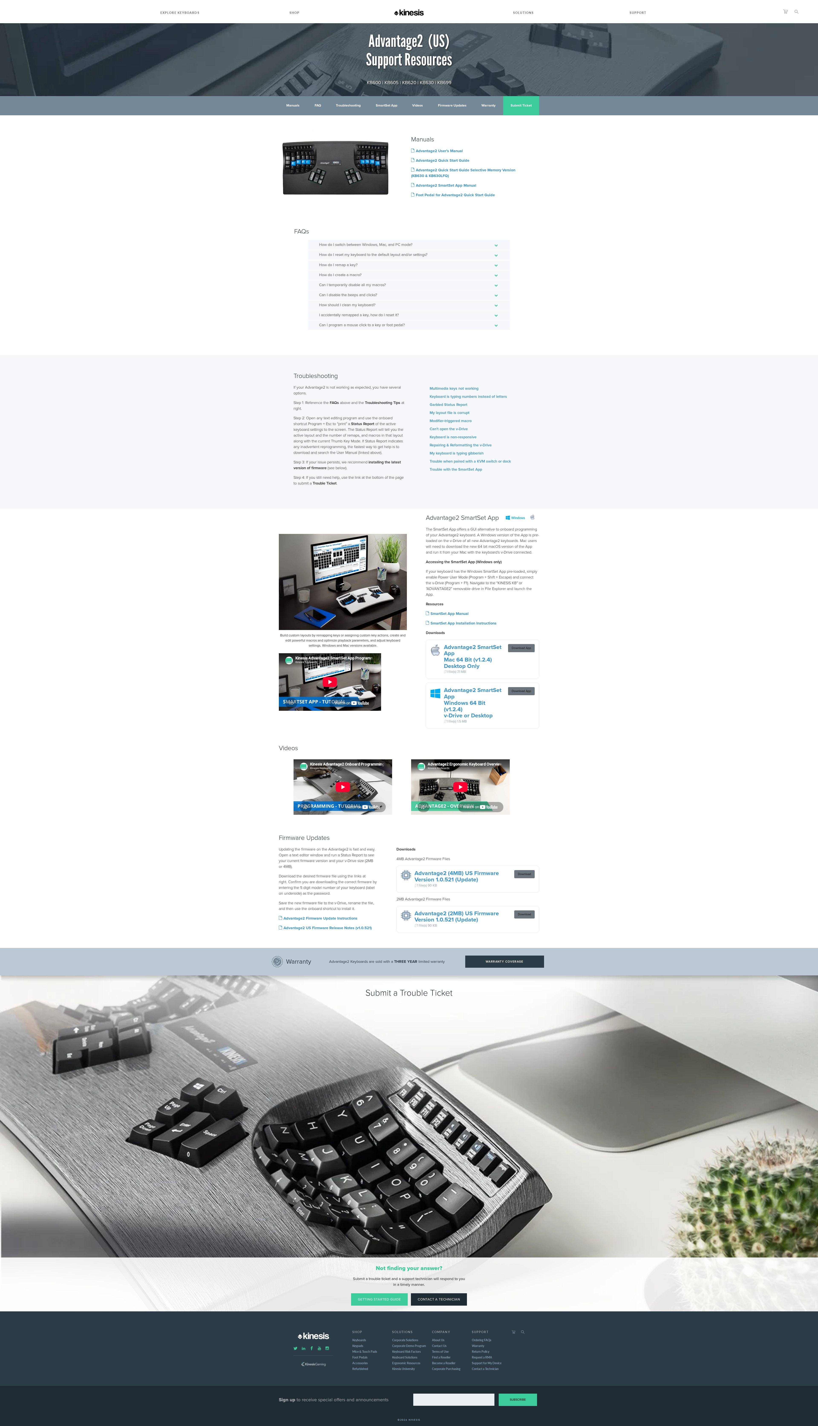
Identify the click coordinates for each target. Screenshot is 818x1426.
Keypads (357, 1346)
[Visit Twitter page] (295, 1348)
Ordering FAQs (481, 1340)
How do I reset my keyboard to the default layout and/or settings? (373, 254)
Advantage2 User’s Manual (439, 151)
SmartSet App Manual (450, 613)
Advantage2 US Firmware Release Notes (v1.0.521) (328, 928)
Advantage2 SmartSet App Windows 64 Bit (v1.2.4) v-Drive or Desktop (472, 703)
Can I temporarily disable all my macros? (352, 285)
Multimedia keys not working (454, 388)
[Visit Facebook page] (312, 1348)
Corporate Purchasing (446, 1369)
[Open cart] (785, 12)
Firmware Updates (452, 105)
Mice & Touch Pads (364, 1351)
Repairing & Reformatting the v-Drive (461, 445)
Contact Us (439, 1346)
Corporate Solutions (405, 1340)
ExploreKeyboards (180, 12)
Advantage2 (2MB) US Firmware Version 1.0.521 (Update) (457, 916)
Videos (417, 105)
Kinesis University (403, 1369)
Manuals (293, 105)
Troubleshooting (348, 105)
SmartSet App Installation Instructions (464, 623)
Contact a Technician (439, 1299)
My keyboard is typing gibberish (457, 453)
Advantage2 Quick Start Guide (442, 160)
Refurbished (360, 1369)
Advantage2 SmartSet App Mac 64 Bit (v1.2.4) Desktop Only (472, 657)
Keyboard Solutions (404, 1357)
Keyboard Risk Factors (406, 1351)
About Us (438, 1340)
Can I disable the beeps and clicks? (348, 295)
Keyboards (359, 1340)
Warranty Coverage (504, 961)
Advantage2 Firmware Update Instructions (320, 918)
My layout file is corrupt (449, 412)
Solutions (523, 12)
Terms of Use (440, 1351)
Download (524, 874)
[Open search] (796, 11)
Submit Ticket (521, 105)
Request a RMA (482, 1357)
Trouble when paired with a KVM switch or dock (470, 461)
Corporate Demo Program (409, 1346)
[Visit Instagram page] (327, 1348)
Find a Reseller (441, 1357)
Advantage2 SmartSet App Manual (446, 185)
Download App (521, 648)
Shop (294, 12)
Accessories (360, 1363)
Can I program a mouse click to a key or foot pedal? (362, 325)
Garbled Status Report (448, 404)
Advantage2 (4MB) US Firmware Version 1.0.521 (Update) (457, 876)
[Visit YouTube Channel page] (319, 1348)
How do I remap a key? (338, 264)
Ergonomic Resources (406, 1363)
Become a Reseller (443, 1363)
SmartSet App (386, 105)
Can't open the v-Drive (449, 429)
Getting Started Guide (379, 1299)
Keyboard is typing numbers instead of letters (468, 396)
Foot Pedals (359, 1357)
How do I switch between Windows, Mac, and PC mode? (365, 244)
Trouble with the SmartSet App (456, 469)
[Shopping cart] (514, 1332)
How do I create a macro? (340, 275)
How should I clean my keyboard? (347, 305)
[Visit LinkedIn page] (303, 1348)
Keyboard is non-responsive (453, 437)
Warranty (488, 105)
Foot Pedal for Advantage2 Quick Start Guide (455, 195)
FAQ (318, 105)
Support (638, 12)
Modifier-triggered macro (451, 420)
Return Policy (480, 1351)
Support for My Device (486, 1363)
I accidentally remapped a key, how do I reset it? (359, 315)
